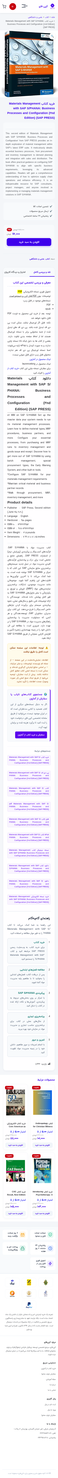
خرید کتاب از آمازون (48, 1368)
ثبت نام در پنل (50, 1404)
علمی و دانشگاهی (35, 17)
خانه (53, 17)
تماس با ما (52, 1390)
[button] (52, 36)
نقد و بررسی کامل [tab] (42, 272)
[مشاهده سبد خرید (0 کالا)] (4, 6)
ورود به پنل (52, 1409)
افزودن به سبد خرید (29, 242)
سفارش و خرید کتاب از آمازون (31, 734)
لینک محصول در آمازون (40, 359)
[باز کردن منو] (27, 6)
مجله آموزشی (51, 1379)
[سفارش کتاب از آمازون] (12, 6)
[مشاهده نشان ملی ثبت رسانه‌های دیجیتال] (29, 1293)
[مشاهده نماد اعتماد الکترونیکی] (46, 1293)
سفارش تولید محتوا (48, 1373)
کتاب (47, 17)
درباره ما (53, 1384)
